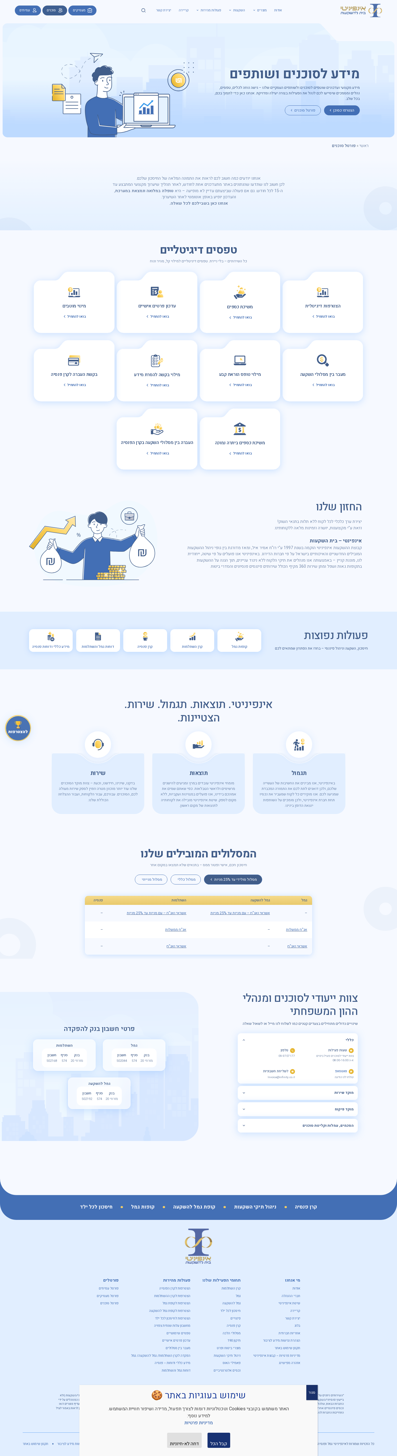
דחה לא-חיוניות (184, 1443)
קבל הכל (218, 1443)
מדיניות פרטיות (199, 1422)
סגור (312, 1392)
